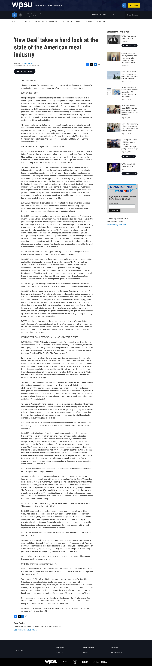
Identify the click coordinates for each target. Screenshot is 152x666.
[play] (14, 15)
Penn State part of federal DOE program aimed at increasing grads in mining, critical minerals (129, 110)
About (78, 21)
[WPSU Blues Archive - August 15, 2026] (113, 167)
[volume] (20, 15)
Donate (135, 5)
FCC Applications (116, 652)
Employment (60, 647)
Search (85, 652)
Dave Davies (28, 63)
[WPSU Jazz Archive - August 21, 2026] (113, 39)
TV (19, 21)
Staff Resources (88, 647)
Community (54, 21)
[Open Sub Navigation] (22, 21)
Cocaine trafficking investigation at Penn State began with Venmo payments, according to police (129, 58)
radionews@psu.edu (116, 224)
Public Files (114, 647)
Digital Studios (40, 21)
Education (67, 21)
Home (14, 21)
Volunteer (100, 21)
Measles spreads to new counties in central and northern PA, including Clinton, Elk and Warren (129, 92)
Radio (27, 21)
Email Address (114, 203)
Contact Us (59, 652)
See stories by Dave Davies (25, 630)
